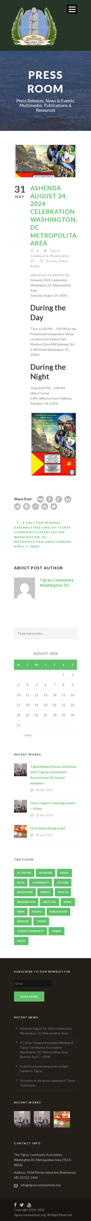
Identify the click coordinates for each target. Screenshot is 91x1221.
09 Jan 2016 (44, 835)
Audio (64, 872)
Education (25, 892)
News (20, 911)
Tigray (41, 921)
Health (63, 892)
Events (51, 261)
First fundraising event (48, 828)
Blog (20, 882)
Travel (56, 930)
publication (58, 911)
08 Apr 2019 (44, 790)
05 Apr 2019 (44, 815)
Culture (62, 882)
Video (21, 940)
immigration (26, 901)
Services (23, 921)
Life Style (49, 901)
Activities (24, 872)
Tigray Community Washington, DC (50, 256)
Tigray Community (30, 930)
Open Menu (72, 9)
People (37, 911)
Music (68, 901)
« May (27, 735)
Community (40, 882)
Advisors (45, 872)
